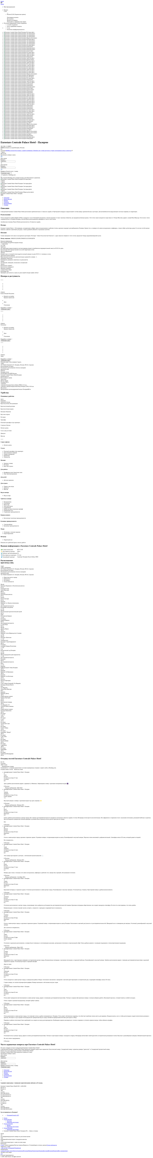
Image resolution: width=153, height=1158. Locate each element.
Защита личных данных (40, 1145)
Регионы (25, 1151)
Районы (30, 1151)
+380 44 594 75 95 (5, 1148)
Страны (3, 1151)
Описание (6, 197)
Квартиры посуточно (13, 1122)
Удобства (6, 202)
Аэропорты (20, 1151)
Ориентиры (35, 1151)
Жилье (9, 1125)
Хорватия (55, 1151)
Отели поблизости (52, 1145)
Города (15, 1151)
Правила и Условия (28, 1145)
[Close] (1, 1080)
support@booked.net (15, 1148)
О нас (2, 1145)
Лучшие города (9, 1151)
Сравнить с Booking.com (9, 175)
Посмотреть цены (5, 309)
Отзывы (6, 205)
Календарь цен (8, 199)
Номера (6, 200)
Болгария (45, 1151)
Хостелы (9, 1121)
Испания (50, 1151)
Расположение (8, 203)
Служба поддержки (9, 1145)
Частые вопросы (18, 1145)
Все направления (62, 1151)
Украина (41, 1151)
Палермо (13, 1115)
